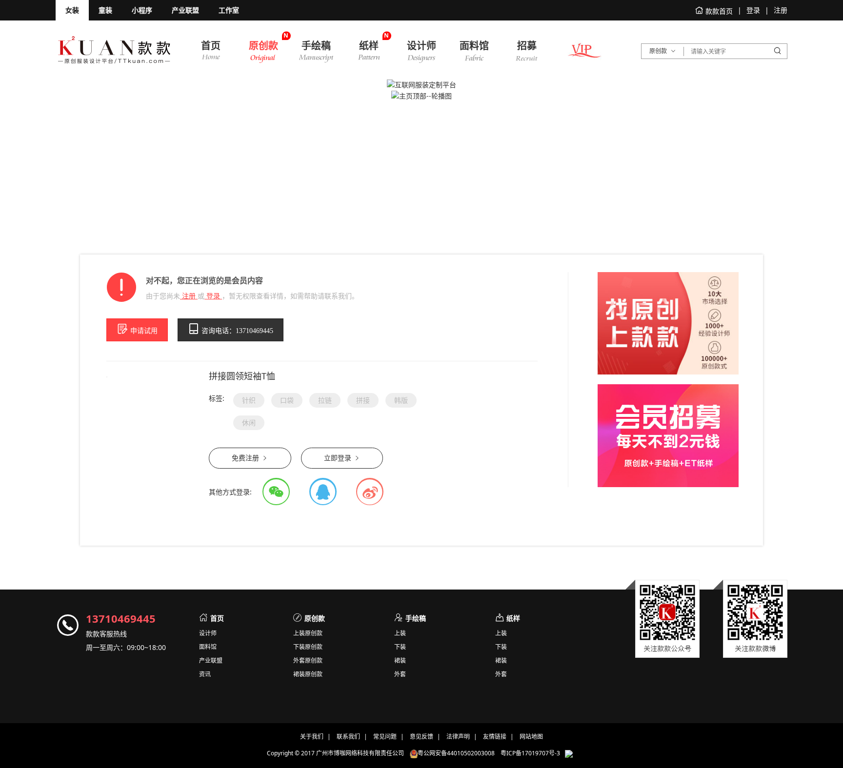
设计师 (208, 633)
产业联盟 (210, 661)
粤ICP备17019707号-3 (530, 753)
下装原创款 (307, 647)
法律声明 (458, 736)
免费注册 (246, 458)
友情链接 (494, 736)
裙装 (400, 661)
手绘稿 (415, 618)
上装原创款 (307, 633)
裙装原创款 (307, 674)
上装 (400, 633)
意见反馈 (421, 736)
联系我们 (348, 736)
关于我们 (311, 736)
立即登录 (338, 458)
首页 (217, 618)
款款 (114, 49)
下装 (400, 647)
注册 (189, 295)
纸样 (513, 618)
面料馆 (208, 647)
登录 (213, 295)
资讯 (205, 674)
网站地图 (531, 736)
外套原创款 (307, 661)
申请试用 (143, 331)
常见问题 (385, 736)
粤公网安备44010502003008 (459, 753)
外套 (400, 674)
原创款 (314, 618)
